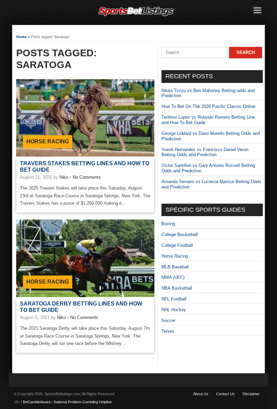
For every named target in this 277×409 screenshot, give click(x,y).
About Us (200, 394)
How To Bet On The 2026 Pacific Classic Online (208, 106)
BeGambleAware (37, 402)
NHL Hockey (173, 309)
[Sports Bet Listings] (136, 16)
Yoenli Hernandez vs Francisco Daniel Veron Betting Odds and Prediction (204, 152)
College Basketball (179, 234)
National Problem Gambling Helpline (83, 402)
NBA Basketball (176, 288)
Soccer (168, 320)
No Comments (87, 177)
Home (21, 37)
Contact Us (225, 394)
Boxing (168, 223)
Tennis (167, 331)
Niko (63, 177)
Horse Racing (47, 141)
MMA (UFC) (172, 277)
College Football (177, 245)
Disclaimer (251, 394)
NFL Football (173, 298)
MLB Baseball (175, 266)
